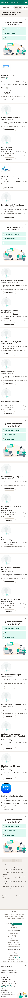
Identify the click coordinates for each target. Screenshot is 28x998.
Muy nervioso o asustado (12, 29)
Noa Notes (13, 957)
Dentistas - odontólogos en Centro (13, 869)
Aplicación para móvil (14, 944)
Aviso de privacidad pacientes (14, 916)
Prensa (14, 925)
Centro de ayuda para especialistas (14, 963)
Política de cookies (14, 920)
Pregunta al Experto (14, 937)
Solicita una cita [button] (9, 129)
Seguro (18, 7)
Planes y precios (14, 952)
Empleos (14, 924)
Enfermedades (14, 940)
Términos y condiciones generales (14, 914)
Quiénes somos (14, 922)
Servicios (14, 939)
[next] (20, 860)
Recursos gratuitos (14, 959)
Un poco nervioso (10, 33)
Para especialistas (14, 954)
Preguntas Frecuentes (14, 942)
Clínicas (14, 935)
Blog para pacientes (14, 946)
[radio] (14, 29)
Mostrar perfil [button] (8, 100)
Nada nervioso (9, 38)
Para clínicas (14, 956)
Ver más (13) (7, 889)
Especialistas (14, 933)
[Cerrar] (26, 19)
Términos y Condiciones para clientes (14, 961)
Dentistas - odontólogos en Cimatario (14, 886)
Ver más (15, 207)
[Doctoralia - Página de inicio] (3, 2)
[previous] (3, 860)
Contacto (14, 927)
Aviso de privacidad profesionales (14, 918)
